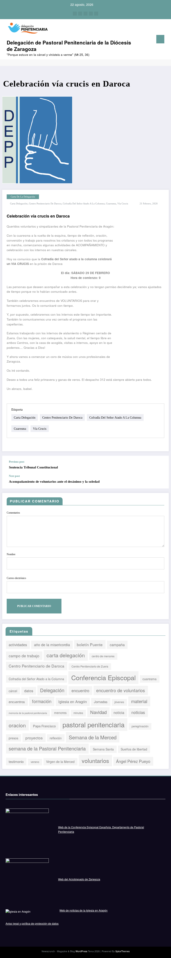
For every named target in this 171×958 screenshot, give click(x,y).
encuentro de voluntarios (120, 690)
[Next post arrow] (163, 479)
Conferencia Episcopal (103, 677)
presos (13, 738)
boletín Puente (90, 644)
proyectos (34, 737)
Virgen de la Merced (60, 761)
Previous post (16, 461)
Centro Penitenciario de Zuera (89, 666)
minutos (78, 713)
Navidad (98, 712)
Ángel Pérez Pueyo (133, 761)
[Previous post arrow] (163, 465)
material (139, 701)
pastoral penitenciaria (93, 724)
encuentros (17, 701)
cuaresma (111, 203)
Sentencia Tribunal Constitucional (33, 467)
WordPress (81, 951)
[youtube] (96, 14)
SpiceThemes (122, 951)
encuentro (80, 690)
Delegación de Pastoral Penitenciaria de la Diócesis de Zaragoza (69, 45)
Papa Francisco (44, 726)
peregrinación (140, 726)
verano (35, 762)
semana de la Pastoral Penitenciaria (47, 748)
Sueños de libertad (134, 749)
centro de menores (103, 656)
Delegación (52, 690)
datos (28, 690)
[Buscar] (147, 40)
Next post (14, 476)
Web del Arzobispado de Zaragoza (79, 879)
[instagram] (91, 14)
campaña (117, 644)
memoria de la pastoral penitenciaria (28, 713)
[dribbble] (85, 14)
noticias (138, 712)
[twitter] (80, 14)
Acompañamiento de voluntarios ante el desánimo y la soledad (54, 481)
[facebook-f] (75, 14)
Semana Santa (103, 749)
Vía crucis (122, 203)
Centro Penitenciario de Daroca (45, 203)
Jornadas (101, 701)
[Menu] (160, 39)
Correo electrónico (16, 578)
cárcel (13, 691)
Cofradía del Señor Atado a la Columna (84, 203)
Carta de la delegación (23, 197)
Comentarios (13, 512)
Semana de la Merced (92, 737)
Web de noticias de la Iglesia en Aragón (83, 910)
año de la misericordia (52, 644)
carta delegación (19, 203)
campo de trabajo (24, 655)
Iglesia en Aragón (72, 701)
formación (41, 701)
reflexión (56, 738)
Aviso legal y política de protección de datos (32, 923)
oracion (17, 725)
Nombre (11, 554)
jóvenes (119, 702)
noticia (119, 712)
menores (60, 712)
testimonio (16, 761)
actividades (18, 644)
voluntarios (95, 760)
